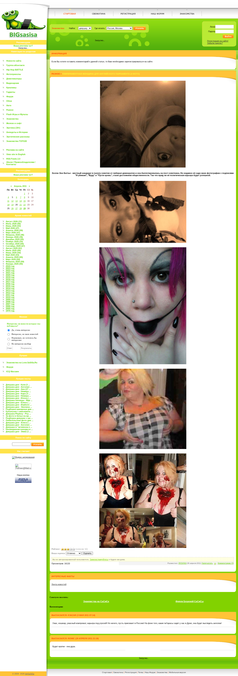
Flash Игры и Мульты (17, 114)
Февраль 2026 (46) (15, 235)
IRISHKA (182, 563)
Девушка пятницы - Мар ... (19, 400)
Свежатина (118, 672)
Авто (8, 105)
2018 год (10, 279)
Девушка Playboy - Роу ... (18, 414)
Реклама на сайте (15, 150)
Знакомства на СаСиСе (96, 601)
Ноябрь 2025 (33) (14, 241)
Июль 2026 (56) (13, 224)
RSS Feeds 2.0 (13, 159)
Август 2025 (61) (14, 248)
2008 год (10, 302)
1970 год (10, 311)
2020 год (10, 275)
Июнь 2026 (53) (13, 226)
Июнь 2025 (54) (13, 253)
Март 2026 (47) (13, 232)
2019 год (10, 277)
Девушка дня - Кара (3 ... (18, 393)
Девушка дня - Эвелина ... (19, 407)
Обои (9, 101)
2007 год (10, 304)
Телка (140, 672)
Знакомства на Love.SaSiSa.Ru (21, 362)
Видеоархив (12, 83)
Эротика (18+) (13, 128)
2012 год (10, 293)
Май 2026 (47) (12, 228)
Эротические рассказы (18, 137)
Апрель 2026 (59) (14, 230)
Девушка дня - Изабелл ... (19, 405)
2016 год (10, 284)
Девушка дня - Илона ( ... (18, 398)
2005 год (10, 308)
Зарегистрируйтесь (99, 559)
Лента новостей (59, 584)
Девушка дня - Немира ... (18, 391)
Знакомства (12, 119)
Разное (9, 110)
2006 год (10, 306)
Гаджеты (10, 92)
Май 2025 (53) (12, 255)
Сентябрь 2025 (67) (15, 246)
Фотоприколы (13, 74)
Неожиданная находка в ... (19, 429)
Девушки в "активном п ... (19, 427)
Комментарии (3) (226, 563)
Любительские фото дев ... (19, 420)
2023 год (10, 268)
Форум (9, 96)
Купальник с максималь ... (19, 411)
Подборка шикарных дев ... (20, 409)
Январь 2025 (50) (14, 264)
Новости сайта (13, 61)
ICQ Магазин (12, 371)
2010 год (10, 297)
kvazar (72, 615)
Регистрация (130, 672)
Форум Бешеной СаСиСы (190, 601)
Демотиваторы (14, 79)
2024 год (10, 266)
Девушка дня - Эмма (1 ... (18, 431)
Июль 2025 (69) (13, 250)
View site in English (15, 154)
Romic (71, 638)
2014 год (10, 288)
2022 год (10, 270)
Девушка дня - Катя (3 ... (18, 385)
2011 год (10, 295)
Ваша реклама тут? (23, 46)
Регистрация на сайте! (217, 41)
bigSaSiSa (29, 674)
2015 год (10, 286)
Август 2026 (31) (14, 221)
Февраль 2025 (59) (15, 261)
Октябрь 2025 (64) (15, 244)
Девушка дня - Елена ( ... (18, 402)
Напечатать (207, 563)
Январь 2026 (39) (14, 237)
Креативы (11, 87)
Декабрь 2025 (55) (15, 239)
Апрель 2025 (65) (14, 257)
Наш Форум (150, 672)
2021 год (10, 273)
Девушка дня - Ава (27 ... (18, 389)
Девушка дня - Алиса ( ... (18, 422)
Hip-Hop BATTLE (14, 70)
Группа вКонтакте (15, 65)
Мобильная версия (177, 672)
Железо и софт (14, 123)
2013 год (10, 290)
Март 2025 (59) (13, 259)
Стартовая (107, 672)
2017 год (10, 282)
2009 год (10, 299)
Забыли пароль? (215, 43)
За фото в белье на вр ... (18, 416)
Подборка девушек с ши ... (19, 418)
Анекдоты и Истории (17, 132)
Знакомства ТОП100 (16, 141)
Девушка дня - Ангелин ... (19, 387)
